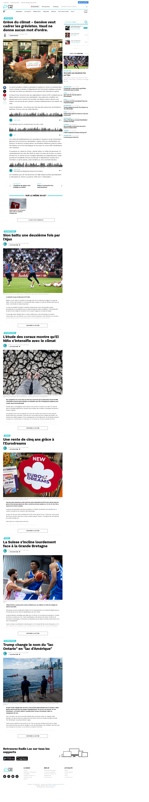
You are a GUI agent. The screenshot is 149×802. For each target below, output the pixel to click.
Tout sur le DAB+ (63, 11)
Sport (66, 775)
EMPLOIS (26, 779)
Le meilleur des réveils (50, 770)
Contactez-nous (15, 2)
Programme (46, 6)
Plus (72, 11)
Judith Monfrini (14, 35)
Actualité (27, 11)
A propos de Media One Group (28, 2)
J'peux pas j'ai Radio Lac (50, 773)
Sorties (53, 11)
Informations (47, 775)
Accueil (25, 770)
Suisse (66, 773)
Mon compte (83, 2)
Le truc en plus (68, 777)
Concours (46, 11)
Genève (66, 770)
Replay (56, 6)
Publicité (6, 2)
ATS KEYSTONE (14, 245)
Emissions (19, 11)
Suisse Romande (69, 772)
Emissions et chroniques (30, 772)
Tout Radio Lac (48, 777)
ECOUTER (35, 6)
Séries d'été (37, 11)
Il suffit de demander (49, 772)
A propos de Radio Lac (29, 775)
